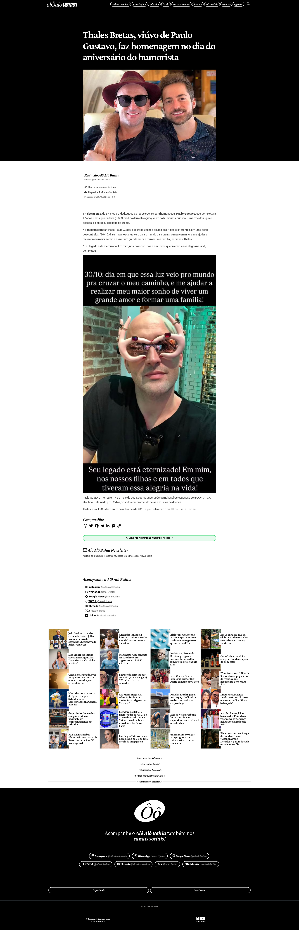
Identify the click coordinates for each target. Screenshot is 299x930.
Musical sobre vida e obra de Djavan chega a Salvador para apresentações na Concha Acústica (82, 699)
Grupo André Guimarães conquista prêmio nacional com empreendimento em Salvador (81, 719)
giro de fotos (139, 4)
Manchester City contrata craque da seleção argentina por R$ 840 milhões (133, 659)
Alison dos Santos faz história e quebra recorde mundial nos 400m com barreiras (133, 639)
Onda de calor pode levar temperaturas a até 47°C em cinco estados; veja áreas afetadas (82, 679)
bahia (166, 4)
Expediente (99, 890)
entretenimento (181, 4)
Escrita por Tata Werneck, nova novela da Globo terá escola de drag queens (133, 738)
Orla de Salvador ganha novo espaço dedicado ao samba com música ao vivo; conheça (183, 699)
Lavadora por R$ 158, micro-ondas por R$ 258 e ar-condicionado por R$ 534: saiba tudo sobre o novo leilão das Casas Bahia (133, 719)
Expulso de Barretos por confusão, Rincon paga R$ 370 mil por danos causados (133, 679)
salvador (154, 4)
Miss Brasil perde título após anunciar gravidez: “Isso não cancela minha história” (81, 659)
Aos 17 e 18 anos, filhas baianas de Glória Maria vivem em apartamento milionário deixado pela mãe (233, 719)
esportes (226, 4)
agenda (238, 4)
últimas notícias (120, 4)
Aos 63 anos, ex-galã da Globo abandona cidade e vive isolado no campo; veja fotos (234, 639)
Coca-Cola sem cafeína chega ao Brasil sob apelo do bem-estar (234, 659)
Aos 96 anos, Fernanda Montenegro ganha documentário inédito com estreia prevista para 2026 (183, 659)
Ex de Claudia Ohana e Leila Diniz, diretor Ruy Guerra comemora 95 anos (184, 678)
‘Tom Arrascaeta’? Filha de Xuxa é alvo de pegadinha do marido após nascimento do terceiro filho (234, 679)
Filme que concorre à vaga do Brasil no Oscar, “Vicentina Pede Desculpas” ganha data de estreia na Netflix (234, 739)
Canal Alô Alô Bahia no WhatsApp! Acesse (149, 538)
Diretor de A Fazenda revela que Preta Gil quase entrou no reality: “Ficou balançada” (234, 699)
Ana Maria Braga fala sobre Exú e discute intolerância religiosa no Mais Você (132, 699)
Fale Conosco (200, 890)
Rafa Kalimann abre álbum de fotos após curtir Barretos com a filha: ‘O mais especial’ (82, 738)
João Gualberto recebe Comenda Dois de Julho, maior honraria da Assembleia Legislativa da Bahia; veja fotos (82, 639)
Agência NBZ (201, 920)
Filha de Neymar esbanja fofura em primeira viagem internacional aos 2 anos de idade (184, 719)
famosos (198, 4)
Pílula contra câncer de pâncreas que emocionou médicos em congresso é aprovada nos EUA (183, 639)
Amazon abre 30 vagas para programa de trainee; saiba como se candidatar (182, 738)
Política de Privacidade (149, 907)
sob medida (212, 4)
